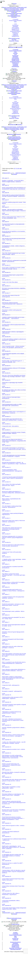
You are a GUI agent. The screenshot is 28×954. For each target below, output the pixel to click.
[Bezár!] (14, 2)
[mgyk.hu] (14, 3)
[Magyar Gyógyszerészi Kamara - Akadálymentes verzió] (14, 7)
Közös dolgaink (15, 58)
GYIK (15, 54)
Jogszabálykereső (15, 59)
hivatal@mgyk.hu (15, 924)
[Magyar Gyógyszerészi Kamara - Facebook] (14, 8)
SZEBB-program (15, 60)
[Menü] (14, 72)
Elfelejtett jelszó (12, 47)
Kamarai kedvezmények (15, 61)
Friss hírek (15, 53)
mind (20, 168)
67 (18, 173)
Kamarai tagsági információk (15, 50)
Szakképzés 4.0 (15, 62)
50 (16, 168)
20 (14, 168)
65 (16, 173)
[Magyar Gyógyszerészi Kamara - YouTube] (14, 9)
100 (18, 168)
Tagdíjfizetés (15, 65)
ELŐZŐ (8, 173)
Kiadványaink (15, 55)
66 (17, 173)
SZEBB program (15, 946)
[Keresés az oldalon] (14, 6)
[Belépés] (21, 45)
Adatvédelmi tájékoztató (15, 949)
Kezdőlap (15, 932)
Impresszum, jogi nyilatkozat (15, 948)
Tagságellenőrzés (15, 66)
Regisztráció (19, 47)
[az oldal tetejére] (14, 70)
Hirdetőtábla (15, 56)
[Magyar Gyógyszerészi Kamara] (14, 918)
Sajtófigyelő (15, 939)
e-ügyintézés (15, 64)
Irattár (15, 52)
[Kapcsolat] (14, 919)
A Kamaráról (15, 49)
